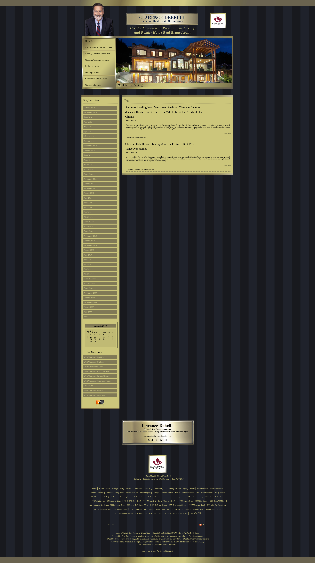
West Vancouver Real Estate (95, 357)
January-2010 (89, 283)
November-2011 (90, 179)
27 (108, 340)
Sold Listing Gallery (178, 497)
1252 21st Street (201, 501)
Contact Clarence (93, 85)
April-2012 (88, 160)
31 (95, 341)
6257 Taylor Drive (180, 513)
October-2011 (89, 184)
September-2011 (90, 188)
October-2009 (89, 298)
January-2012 (89, 169)
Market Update (161, 489)
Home (94, 489)
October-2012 (89, 150)
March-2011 (88, 217)
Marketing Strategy (195, 497)
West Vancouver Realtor (93, 390)
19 (104, 338)
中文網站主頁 (195, 513)
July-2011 (88, 198)
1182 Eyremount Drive (143, 513)
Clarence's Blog (167, 493)
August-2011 (89, 193)
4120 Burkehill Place (217, 501)
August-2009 (89, 307)
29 (87, 341)
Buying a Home (92, 72)
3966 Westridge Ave (97, 501)
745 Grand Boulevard (102, 509)
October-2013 (89, 108)
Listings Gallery (118, 489)
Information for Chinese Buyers (138, 493)
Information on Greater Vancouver (210, 489)
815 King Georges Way (194, 509)
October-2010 (89, 241)
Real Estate (88, 386)
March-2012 (89, 165)
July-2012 (88, 155)
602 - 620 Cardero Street (216, 505)
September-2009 (90, 302)
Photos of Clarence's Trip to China (133, 497)
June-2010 (88, 260)
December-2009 (90, 288)
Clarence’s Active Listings (97, 60)
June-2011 (88, 203)
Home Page (90, 41)
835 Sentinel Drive (120, 509)
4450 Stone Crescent (175, 509)
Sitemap (155, 493)
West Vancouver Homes (93, 367)
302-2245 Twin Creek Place (137, 505)
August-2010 (89, 250)
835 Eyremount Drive (177, 505)
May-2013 (88, 127)
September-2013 (90, 112)
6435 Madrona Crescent (123, 513)
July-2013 (88, 117)
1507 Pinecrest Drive (185, 501)
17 (95, 338)
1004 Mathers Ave (96, 505)
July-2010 (88, 255)
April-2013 (88, 131)
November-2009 (90, 293)
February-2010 (89, 279)
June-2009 (88, 317)
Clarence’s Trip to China (96, 78)
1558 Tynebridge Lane (138, 509)
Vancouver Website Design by (153, 551)
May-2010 (88, 264)
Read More (227, 133)
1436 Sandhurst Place (162, 513)
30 (91, 341)
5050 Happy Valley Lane (214, 497)
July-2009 (88, 312)
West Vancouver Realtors (93, 362)
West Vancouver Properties (94, 395)
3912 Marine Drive (150, 501)
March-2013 (89, 136)
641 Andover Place (114, 501)
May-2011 (88, 207)
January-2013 (89, 141)
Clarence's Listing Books (114, 493)
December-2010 (90, 231)
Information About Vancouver (98, 47)
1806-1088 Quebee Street (115, 505)
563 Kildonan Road (167, 501)
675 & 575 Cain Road (132, 501)
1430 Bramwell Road (213, 509)
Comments (130, 170)
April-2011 (88, 212)
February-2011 (89, 222)
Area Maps (149, 489)
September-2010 (90, 245)
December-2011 (90, 174)
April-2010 (88, 269)
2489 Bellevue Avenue (158, 505)
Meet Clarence (104, 489)
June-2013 (88, 122)
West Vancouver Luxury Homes (96, 376)
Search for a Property (134, 489)
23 (91, 340)
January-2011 (89, 226)
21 (112, 338)
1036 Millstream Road (196, 505)
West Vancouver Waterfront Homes (97, 381)
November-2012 (90, 146)
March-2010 (89, 274)
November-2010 (90, 236)
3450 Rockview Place (157, 509)
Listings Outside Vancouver (97, 53)
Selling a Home (92, 66)
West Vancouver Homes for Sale (96, 371)
